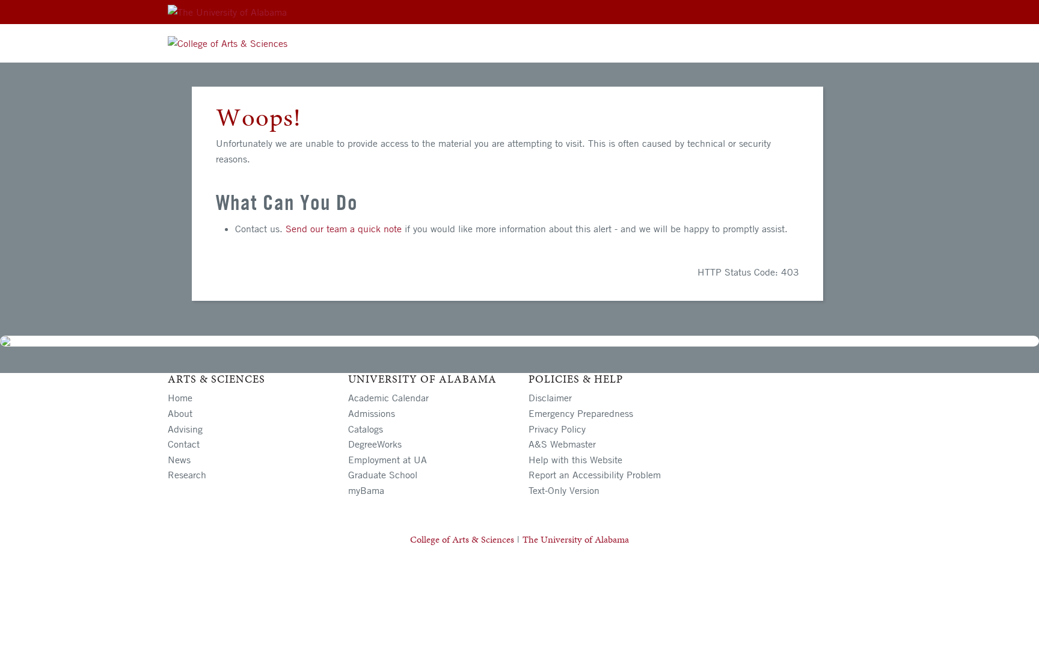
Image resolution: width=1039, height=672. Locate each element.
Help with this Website (575, 460)
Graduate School (382, 475)
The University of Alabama (576, 539)
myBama (366, 490)
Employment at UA (387, 460)
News (179, 460)
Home (180, 398)
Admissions (371, 413)
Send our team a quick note (344, 229)
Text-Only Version (564, 490)
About (180, 413)
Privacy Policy (557, 429)
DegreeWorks (375, 444)
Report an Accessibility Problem (595, 475)
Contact (184, 444)
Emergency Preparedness (581, 413)
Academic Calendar (388, 398)
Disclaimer (550, 398)
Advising (185, 429)
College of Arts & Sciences (462, 539)
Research (187, 475)
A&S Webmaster (562, 444)
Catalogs (365, 429)
